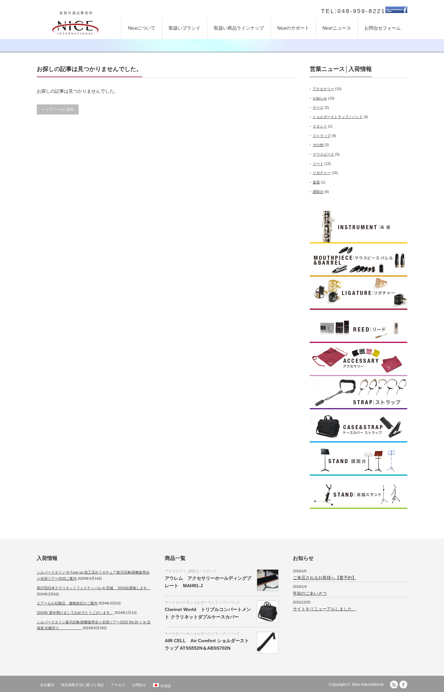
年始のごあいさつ (310, 593)
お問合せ (139, 685)
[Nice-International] (75, 26)
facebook (403, 684)
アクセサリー (323, 89)
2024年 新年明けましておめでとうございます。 (75, 613)
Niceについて (141, 28)
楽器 (316, 182)
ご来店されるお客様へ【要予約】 (324, 577)
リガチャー (322, 173)
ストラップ (322, 136)
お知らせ (320, 98)
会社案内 (47, 685)
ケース (318, 107)
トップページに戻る (58, 109)
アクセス (118, 685)
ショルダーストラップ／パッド (338, 117)
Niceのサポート (293, 28)
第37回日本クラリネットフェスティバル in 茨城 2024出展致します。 (93, 588)
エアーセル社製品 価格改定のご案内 (67, 603)
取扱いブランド (185, 28)
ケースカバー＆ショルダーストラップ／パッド (202, 602)
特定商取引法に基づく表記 (82, 685)
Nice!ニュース (336, 28)
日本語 (165, 686)
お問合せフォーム (382, 28)
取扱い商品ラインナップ (239, 28)
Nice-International (368, 684)
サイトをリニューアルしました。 (324, 608)
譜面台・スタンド (202, 571)
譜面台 (318, 192)
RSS (394, 684)
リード (318, 164)
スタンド (320, 126)
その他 (318, 145)
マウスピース (323, 154)
